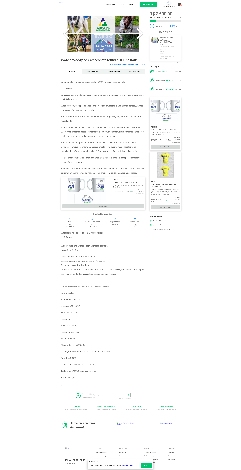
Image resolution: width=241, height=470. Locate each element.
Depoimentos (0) (134, 71)
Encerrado (158, 26)
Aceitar (146, 465)
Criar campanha (148, 4)
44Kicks (178, 26)
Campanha (71, 71)
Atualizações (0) (92, 71)
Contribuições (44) (114, 71)
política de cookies (127, 465)
